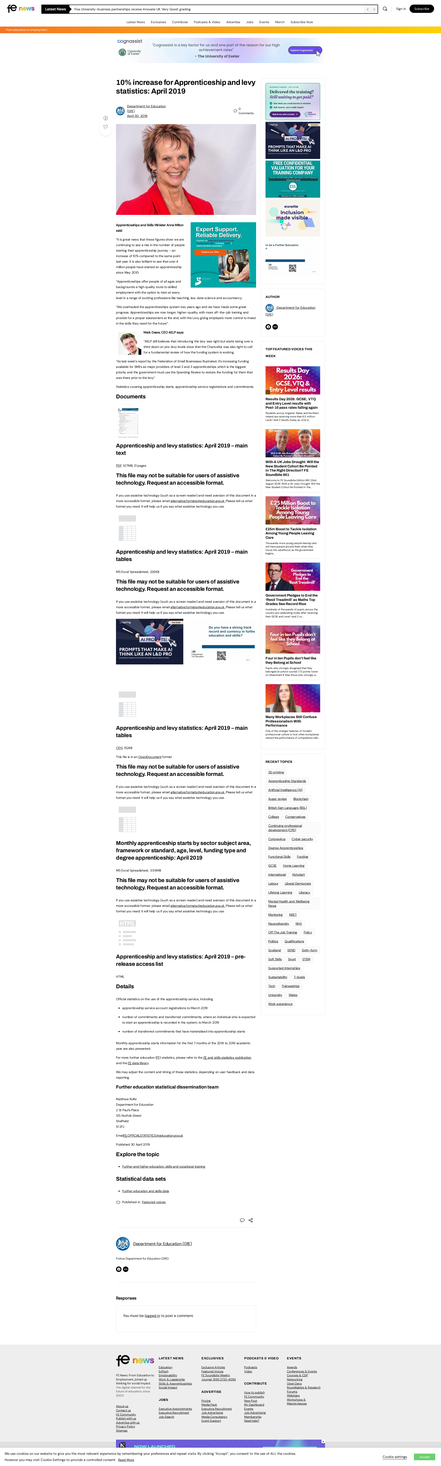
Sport (292, 959)
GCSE (272, 865)
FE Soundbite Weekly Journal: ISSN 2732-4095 (218, 1377)
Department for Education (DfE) (162, 1244)
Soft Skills (275, 959)
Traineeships (291, 986)
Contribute (180, 22)
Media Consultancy (214, 1417)
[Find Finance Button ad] (293, 101)
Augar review (277, 799)
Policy (308, 932)
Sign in (401, 9)
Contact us (123, 1410)
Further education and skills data (145, 1191)
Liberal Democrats (298, 883)
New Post (250, 1401)
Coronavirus (276, 839)
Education (165, 1367)
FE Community (126, 1414)
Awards (292, 1367)
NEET (293, 915)
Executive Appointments (175, 1409)
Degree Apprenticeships (285, 848)
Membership (252, 1417)
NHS (299, 924)
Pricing (206, 1401)
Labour (273, 883)
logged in (152, 1315)
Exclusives (158, 22)
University (275, 995)
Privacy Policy (125, 1426)
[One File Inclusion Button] (293, 217)
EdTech (163, 1371)
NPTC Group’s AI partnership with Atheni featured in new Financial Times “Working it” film (140, 9)
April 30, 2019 (137, 116)
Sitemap (121, 1431)
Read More (126, 1460)
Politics (273, 941)
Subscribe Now (302, 22)
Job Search (166, 1417)
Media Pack (209, 1405)
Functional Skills (279, 857)
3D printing (276, 772)
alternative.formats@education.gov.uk (197, 501)
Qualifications (294, 941)
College (273, 817)
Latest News (136, 22)
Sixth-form (309, 950)
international (277, 874)
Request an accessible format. (185, 483)
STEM (306, 959)
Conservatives (295, 817)
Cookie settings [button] (395, 1457)
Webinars (293, 1395)
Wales (293, 995)
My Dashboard (254, 1405)
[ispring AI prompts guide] (149, 662)
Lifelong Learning (280, 892)
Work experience (280, 1004)
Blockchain (300, 799)
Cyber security (302, 839)
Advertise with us (128, 1422)
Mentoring (275, 915)
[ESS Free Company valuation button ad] (293, 179)
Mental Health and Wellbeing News (289, 903)
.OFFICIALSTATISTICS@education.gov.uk (153, 1135)
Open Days (294, 1383)
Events (264, 22)
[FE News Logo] (20, 8)
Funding (302, 857)
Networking (294, 1379)
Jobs (249, 22)
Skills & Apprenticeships (175, 1383)
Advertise (233, 22)
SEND (291, 950)
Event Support (211, 1421)
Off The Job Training (282, 932)
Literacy (304, 892)
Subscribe (421, 9)
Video (248, 1371)
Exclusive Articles (213, 1367)
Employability (168, 1375)
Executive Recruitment (174, 1413)
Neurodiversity (278, 924)
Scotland (274, 950)
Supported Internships (284, 968)
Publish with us (126, 1418)
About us (122, 1406)
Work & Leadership (172, 1379)
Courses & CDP (297, 1375)
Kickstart (298, 874)
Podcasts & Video (207, 22)
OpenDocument (149, 757)
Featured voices (154, 1202)
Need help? (251, 1421)
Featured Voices (212, 1371)
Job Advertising (212, 1413)
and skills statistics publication (227, 1057)
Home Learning (294, 865)
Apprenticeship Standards (287, 781)
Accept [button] (425, 1457)
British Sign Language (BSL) (287, 808)
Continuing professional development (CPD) (285, 828)
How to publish (254, 1392)
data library (138, 1063)
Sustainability (277, 977)
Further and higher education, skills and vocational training (163, 1166)
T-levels (299, 977)
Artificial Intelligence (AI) (285, 790)
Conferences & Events (302, 1371)
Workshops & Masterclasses (297, 1402)
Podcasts (250, 1367)
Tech (271, 986)
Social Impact (168, 1387)
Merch (280, 22)
